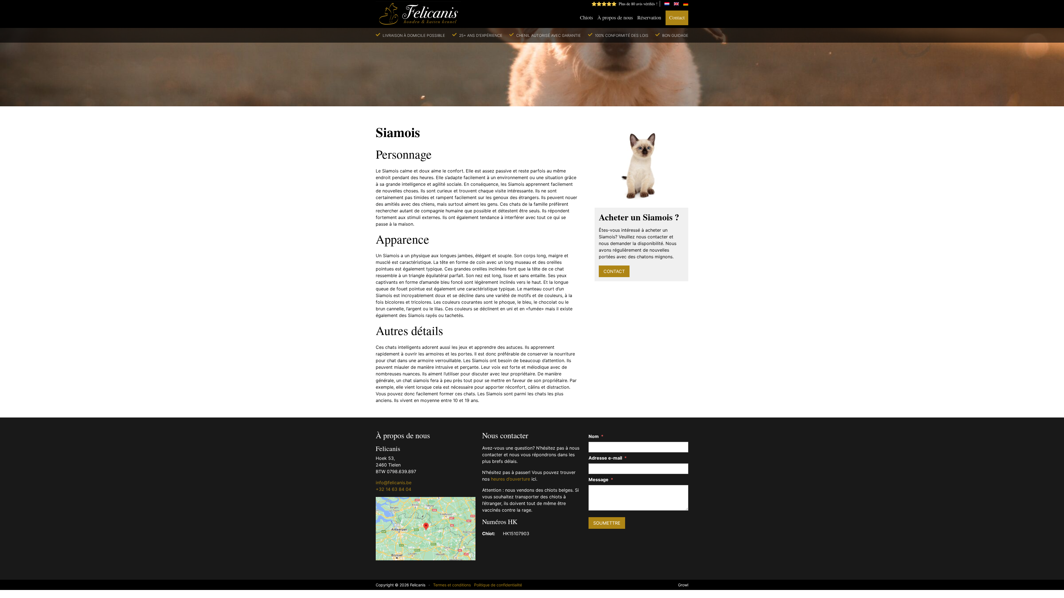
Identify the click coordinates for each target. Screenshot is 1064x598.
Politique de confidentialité (498, 584)
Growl (683, 584)
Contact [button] (614, 271)
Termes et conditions (452, 584)
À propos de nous (615, 17)
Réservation (649, 17)
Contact (677, 17)
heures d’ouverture (510, 479)
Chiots (586, 17)
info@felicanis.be (393, 482)
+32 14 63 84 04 (393, 489)
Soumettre (606, 523)
